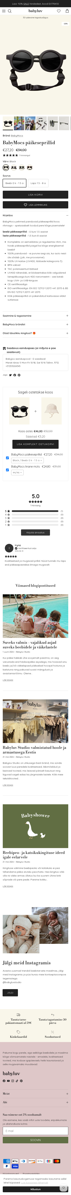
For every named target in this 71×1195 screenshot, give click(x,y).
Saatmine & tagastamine (17, 315)
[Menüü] (4, 11)
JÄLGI (10, 992)
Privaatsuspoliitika (31, 1173)
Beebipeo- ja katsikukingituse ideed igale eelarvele (34, 855)
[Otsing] (11, 11)
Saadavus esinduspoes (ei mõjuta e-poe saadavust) (31, 350)
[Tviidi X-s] (10, 375)
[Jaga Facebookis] (14, 375)
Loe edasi (8, 680)
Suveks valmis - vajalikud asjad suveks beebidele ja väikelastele (30, 645)
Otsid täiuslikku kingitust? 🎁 (19, 333)
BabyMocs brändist (14, 324)
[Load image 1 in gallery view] (35, 67)
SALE (26, 3)
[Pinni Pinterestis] (19, 375)
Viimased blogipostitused (35, 585)
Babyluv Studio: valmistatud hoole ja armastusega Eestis (34, 750)
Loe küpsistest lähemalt (34, 1182)
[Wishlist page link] (58, 11)
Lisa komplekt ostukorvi (35, 444)
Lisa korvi (35, 194)
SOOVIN (35, 1140)
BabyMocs (17, 135)
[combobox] (27, 460)
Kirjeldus (8, 215)
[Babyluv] (35, 11)
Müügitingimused (11, 1173)
